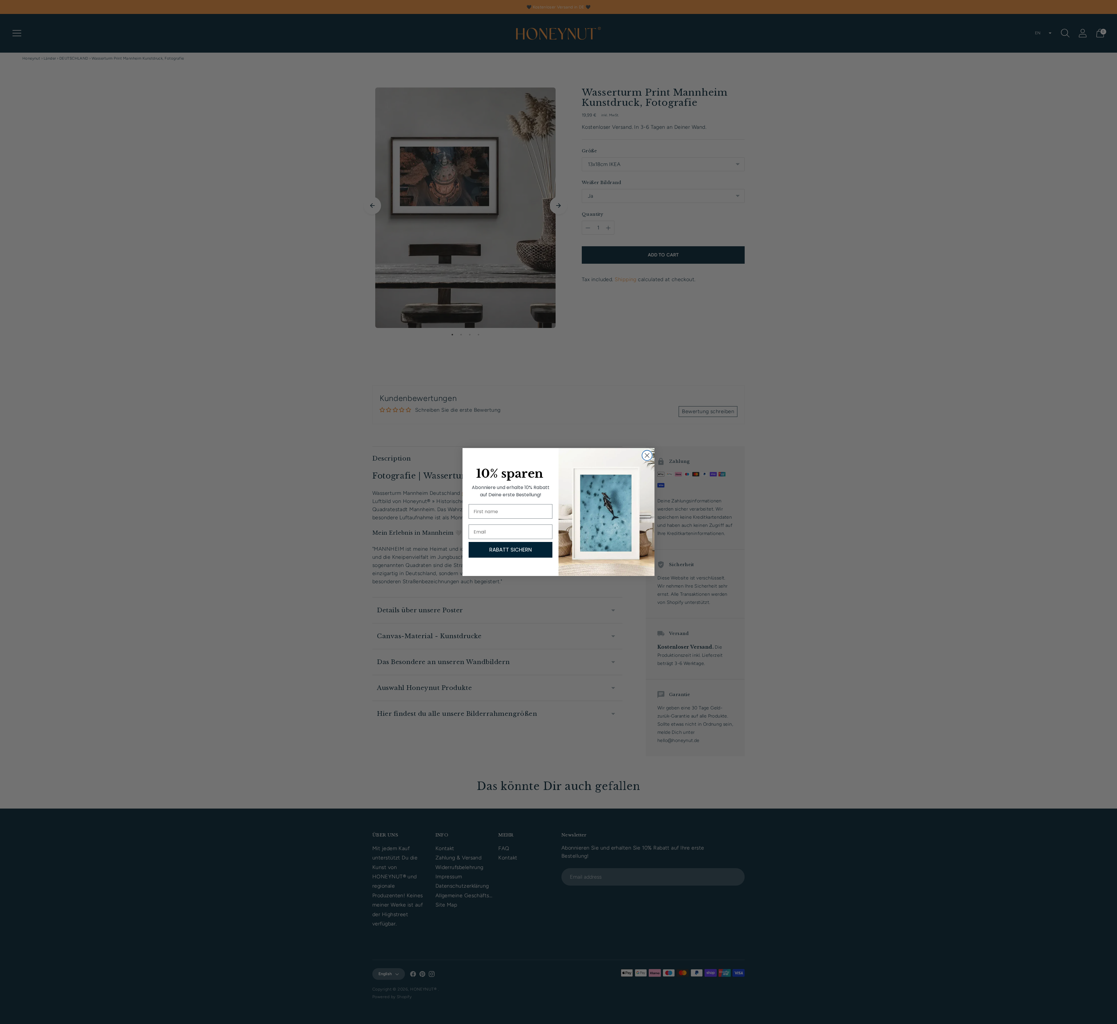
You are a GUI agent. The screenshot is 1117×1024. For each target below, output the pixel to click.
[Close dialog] (647, 455)
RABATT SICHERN (510, 549)
